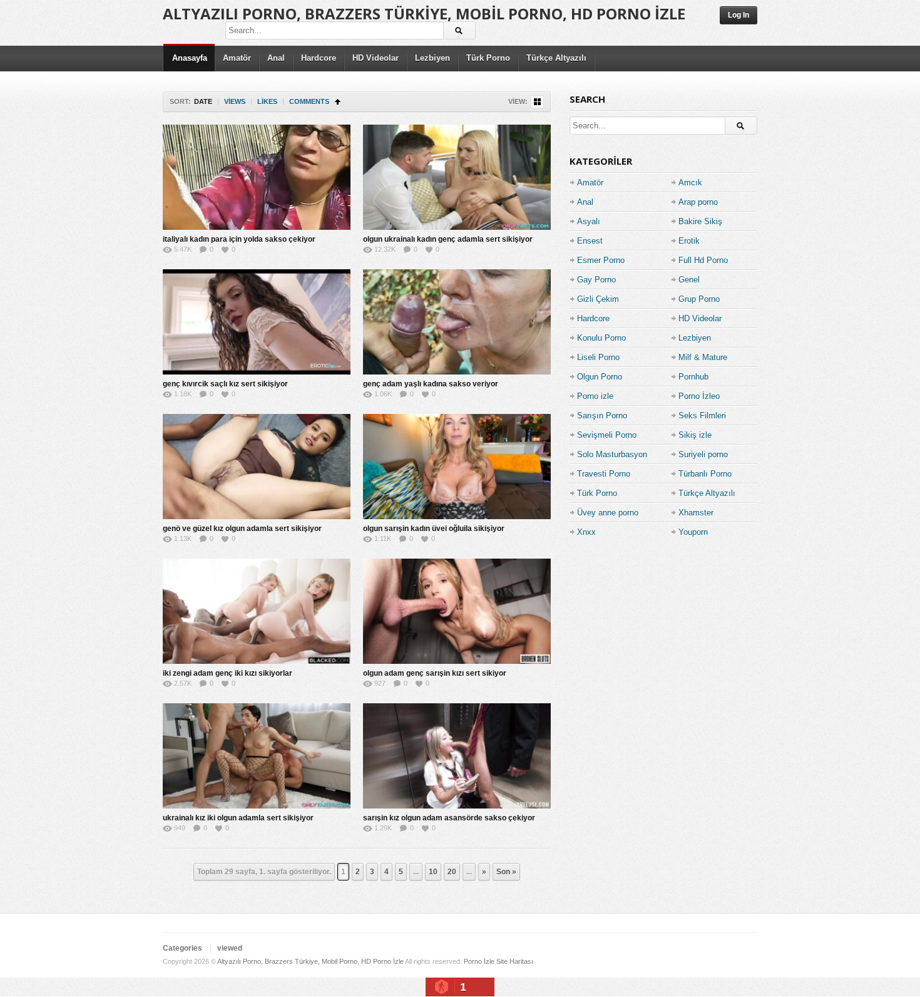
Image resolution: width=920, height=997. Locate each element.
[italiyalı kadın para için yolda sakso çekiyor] (256, 177)
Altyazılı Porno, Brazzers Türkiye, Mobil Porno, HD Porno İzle (424, 13)
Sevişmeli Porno (606, 435)
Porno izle (595, 396)
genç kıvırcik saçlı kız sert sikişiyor (225, 384)
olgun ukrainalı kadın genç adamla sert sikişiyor (448, 239)
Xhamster (695, 512)
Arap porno (698, 202)
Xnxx (586, 532)
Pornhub (693, 376)
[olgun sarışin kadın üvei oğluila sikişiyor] (456, 466)
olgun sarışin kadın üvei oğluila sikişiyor (433, 528)
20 (451, 871)
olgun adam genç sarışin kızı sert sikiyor (434, 673)
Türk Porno (488, 58)
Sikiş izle (695, 435)
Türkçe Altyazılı (556, 58)
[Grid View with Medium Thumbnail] (537, 101)
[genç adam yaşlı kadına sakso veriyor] (456, 322)
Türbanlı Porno (705, 473)
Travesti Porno (603, 473)
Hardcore (318, 58)
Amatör (237, 58)
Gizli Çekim (598, 299)
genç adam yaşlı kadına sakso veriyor (430, 384)
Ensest (590, 240)
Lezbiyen (432, 58)
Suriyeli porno (703, 454)
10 (433, 871)
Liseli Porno (598, 357)
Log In (738, 15)
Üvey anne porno (607, 512)
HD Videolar (375, 58)
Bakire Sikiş (700, 221)
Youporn (693, 532)
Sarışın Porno (602, 415)
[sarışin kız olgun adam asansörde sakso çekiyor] (456, 756)
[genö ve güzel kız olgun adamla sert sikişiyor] (256, 466)
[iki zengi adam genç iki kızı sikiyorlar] (256, 611)
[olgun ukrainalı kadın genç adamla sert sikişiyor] (456, 177)
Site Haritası (514, 961)
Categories (182, 948)
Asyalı (588, 221)
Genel (689, 279)
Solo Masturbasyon (612, 454)
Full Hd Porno (703, 260)
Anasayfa (189, 58)
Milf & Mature (702, 357)
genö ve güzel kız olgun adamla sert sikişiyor (242, 528)
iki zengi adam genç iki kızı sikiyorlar (227, 673)
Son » (506, 871)
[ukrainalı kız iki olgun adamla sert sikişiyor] (256, 756)
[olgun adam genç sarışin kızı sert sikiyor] (456, 611)
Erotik (689, 240)
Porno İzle (479, 961)
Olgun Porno (599, 376)
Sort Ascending (337, 101)
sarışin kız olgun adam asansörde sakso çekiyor (449, 818)
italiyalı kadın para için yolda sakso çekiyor (239, 239)
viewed (229, 948)
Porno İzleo (699, 396)
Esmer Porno (601, 260)
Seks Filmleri (702, 415)
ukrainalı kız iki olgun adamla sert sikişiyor (238, 818)
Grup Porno (699, 299)
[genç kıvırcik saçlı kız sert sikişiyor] (256, 322)
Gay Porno (596, 279)
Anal (276, 58)
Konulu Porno (601, 338)
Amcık (690, 182)
